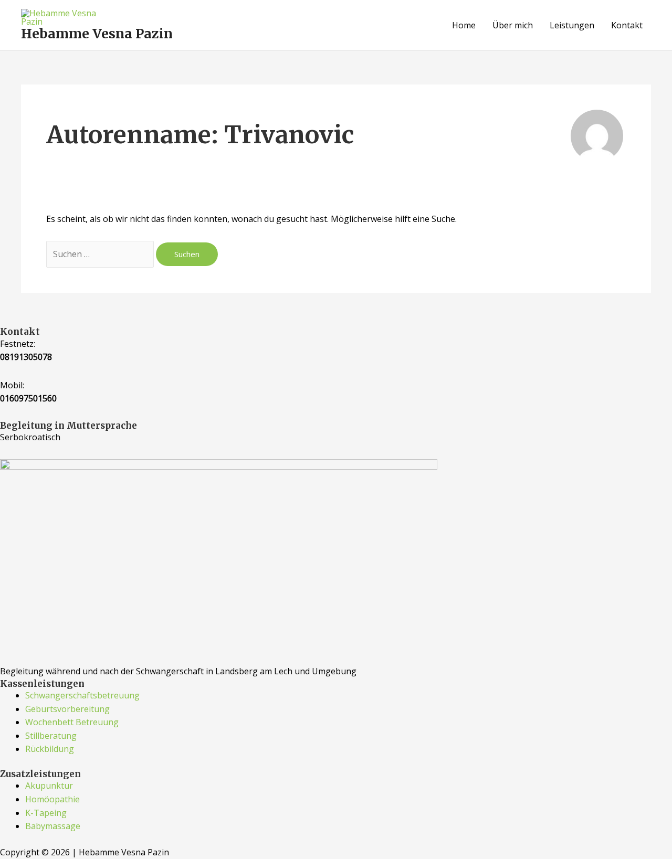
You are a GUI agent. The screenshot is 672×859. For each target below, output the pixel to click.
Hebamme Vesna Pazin (97, 33)
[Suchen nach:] (101, 254)
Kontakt (627, 25)
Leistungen (572, 25)
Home (464, 25)
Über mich (512, 25)
